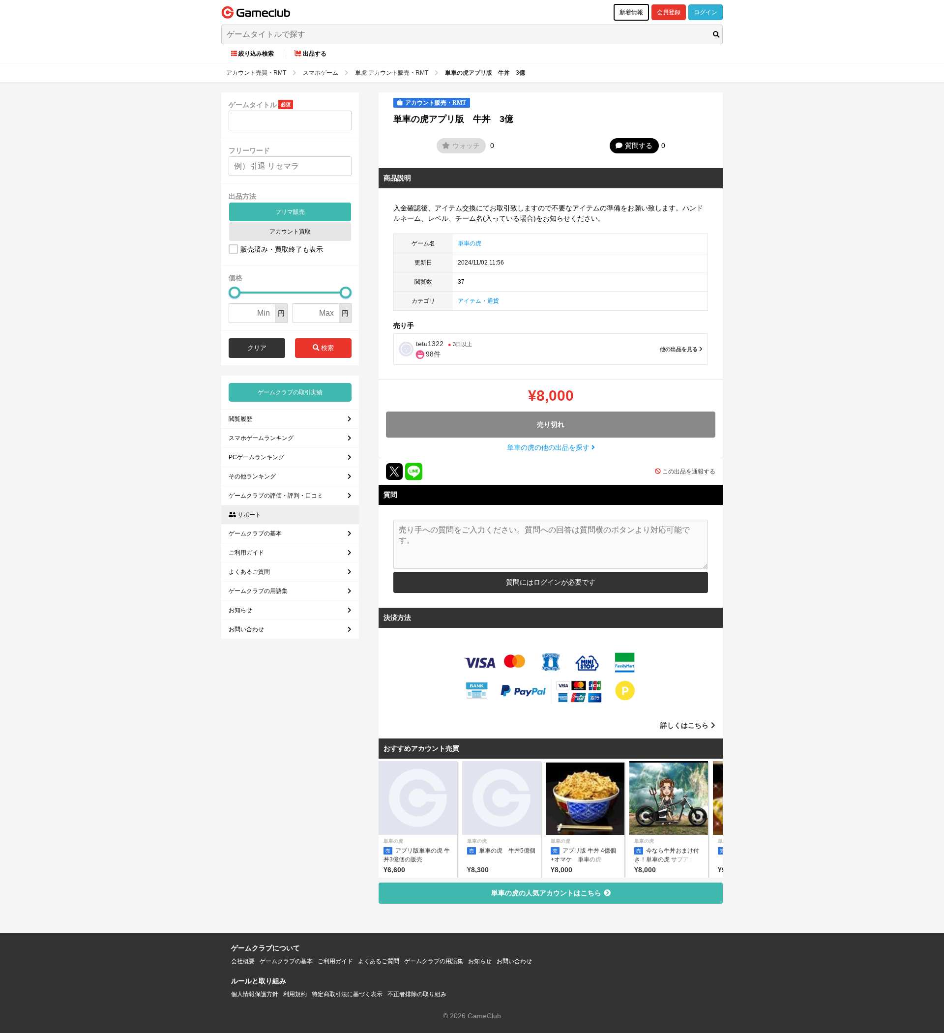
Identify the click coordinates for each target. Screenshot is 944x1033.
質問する (638, 145)
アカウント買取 (290, 231)
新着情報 (631, 12)
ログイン (705, 12)
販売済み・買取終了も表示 (281, 249)
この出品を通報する (688, 471)
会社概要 (243, 961)
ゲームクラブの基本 (255, 533)
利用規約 (295, 994)
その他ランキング (252, 476)
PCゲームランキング (256, 457)
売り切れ (550, 424)
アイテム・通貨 (478, 300)
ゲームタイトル (253, 105)
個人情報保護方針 (254, 994)
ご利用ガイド (246, 552)
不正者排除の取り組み (416, 994)
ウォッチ (466, 145)
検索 (326, 348)
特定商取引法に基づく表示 (347, 994)
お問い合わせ (246, 629)
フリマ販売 (290, 211)
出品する (314, 53)
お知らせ (240, 610)
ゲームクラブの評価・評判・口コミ (276, 495)
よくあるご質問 (249, 571)
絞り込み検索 (256, 53)
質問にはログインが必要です (550, 582)
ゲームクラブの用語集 (258, 591)
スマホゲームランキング (261, 438)
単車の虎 (469, 243)
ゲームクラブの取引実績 (290, 392)
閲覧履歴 (240, 418)
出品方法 (242, 196)
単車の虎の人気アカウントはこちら (546, 893)
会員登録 (668, 12)
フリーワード (249, 150)
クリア (256, 348)
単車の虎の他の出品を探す (549, 447)
